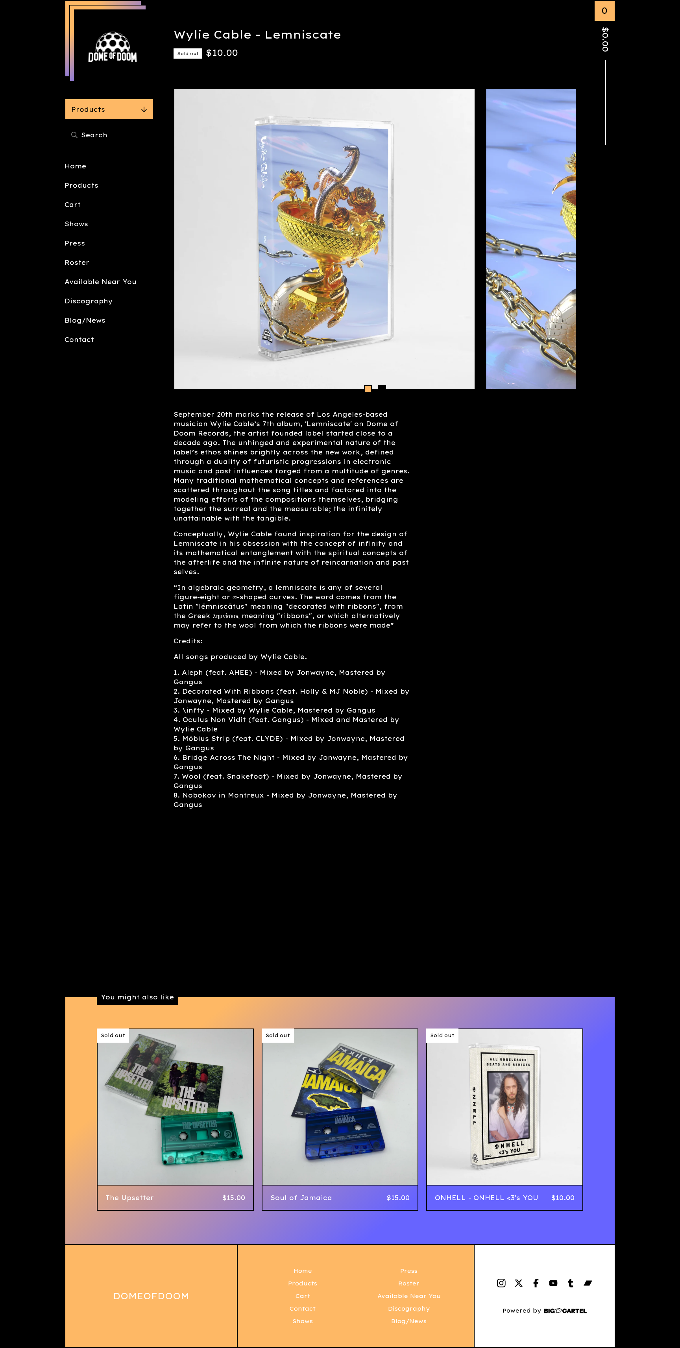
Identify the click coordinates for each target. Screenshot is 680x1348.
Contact (79, 339)
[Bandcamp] (588, 1283)
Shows (76, 224)
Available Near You (101, 282)
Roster (77, 262)
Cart (73, 205)
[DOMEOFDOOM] (112, 48)
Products (88, 109)
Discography (89, 301)
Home (75, 166)
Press (75, 243)
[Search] (74, 135)
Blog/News (85, 320)
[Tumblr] (571, 1283)
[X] (519, 1283)
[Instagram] (501, 1283)
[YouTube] (553, 1283)
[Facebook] (536, 1283)
